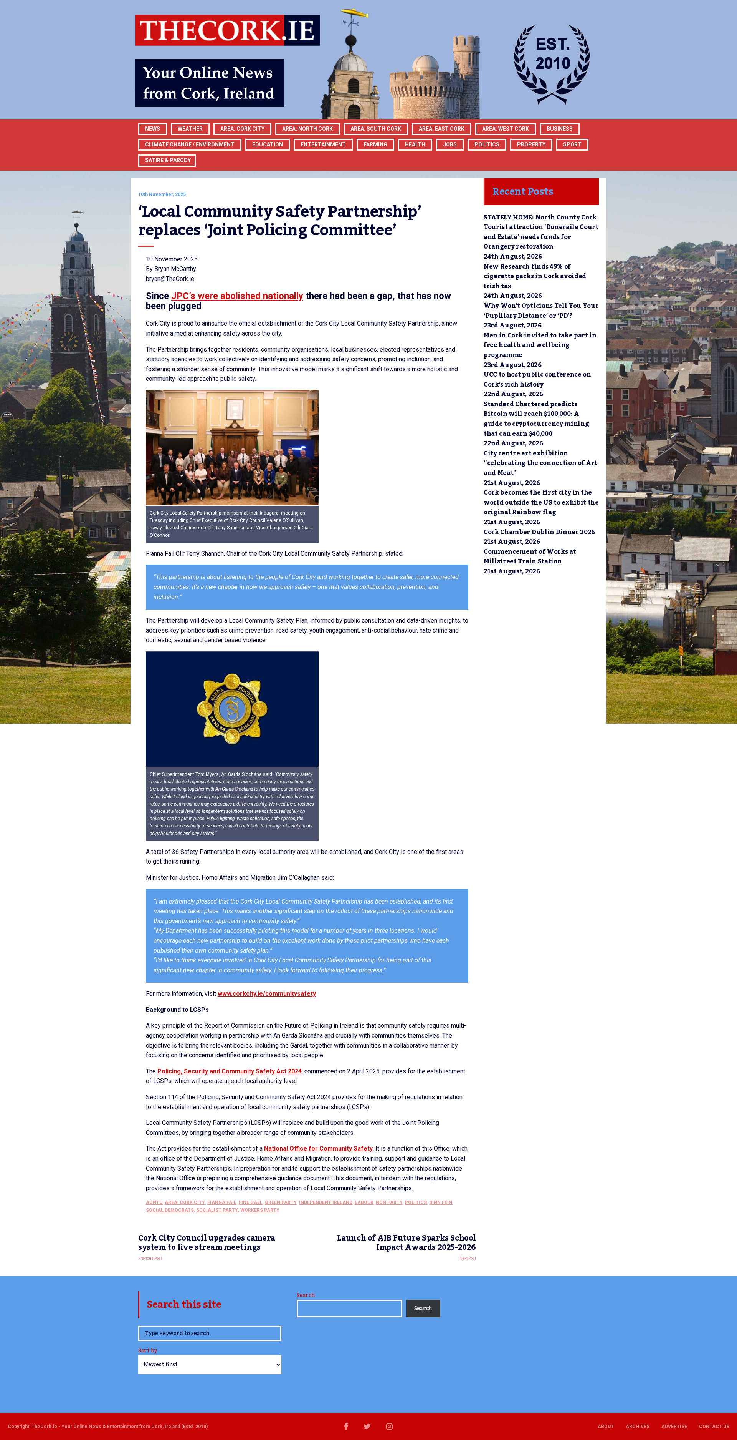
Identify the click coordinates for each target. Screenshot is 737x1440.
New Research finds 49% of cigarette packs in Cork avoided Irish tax (535, 276)
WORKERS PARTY (259, 1210)
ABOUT (606, 1426)
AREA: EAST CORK (441, 129)
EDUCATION (267, 144)
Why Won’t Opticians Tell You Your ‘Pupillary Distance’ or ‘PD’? (541, 311)
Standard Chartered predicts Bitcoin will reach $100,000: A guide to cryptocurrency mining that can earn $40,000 (536, 419)
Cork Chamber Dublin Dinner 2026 (539, 532)
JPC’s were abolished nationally (237, 296)
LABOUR (364, 1202)
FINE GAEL (251, 1202)
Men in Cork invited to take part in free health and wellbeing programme (540, 345)
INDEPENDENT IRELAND (325, 1202)
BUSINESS (560, 129)
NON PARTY (389, 1202)
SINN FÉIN (440, 1202)
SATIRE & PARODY (168, 160)
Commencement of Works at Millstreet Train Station (530, 557)
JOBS (450, 144)
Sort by (147, 1351)
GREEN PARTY (281, 1202)
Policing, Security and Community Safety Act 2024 (229, 1071)
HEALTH (415, 144)
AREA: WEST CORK (505, 129)
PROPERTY (531, 144)
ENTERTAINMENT (323, 144)
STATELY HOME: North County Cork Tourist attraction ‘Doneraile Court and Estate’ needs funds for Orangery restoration (541, 232)
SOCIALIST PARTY (217, 1210)
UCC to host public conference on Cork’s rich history (537, 380)
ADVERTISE (674, 1426)
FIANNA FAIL (221, 1202)
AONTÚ (154, 1202)
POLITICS (486, 144)
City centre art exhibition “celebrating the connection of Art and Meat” (540, 463)
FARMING (375, 144)
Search (306, 1295)
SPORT (572, 144)
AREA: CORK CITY (242, 129)
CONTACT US (714, 1426)
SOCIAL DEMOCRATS (170, 1210)
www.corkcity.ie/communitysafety (267, 993)
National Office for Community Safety (318, 1148)
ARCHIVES (637, 1426)
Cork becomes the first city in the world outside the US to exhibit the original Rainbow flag (541, 502)
